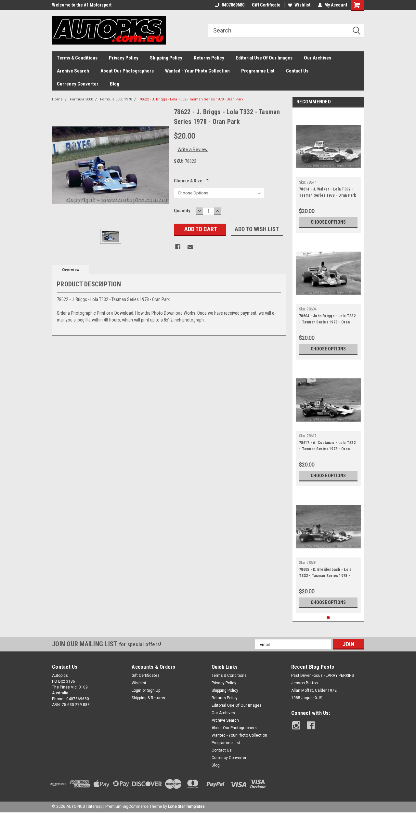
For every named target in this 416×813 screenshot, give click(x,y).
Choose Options (328, 222)
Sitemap (95, 806)
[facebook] (311, 725)
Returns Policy (209, 58)
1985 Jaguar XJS (306, 698)
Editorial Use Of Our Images (264, 58)
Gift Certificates (146, 675)
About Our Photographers (127, 71)
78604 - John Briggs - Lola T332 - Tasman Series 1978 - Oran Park (327, 320)
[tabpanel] (328, 172)
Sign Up (153, 690)
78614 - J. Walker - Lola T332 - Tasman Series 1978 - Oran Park (327, 192)
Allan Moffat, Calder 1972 (314, 690)
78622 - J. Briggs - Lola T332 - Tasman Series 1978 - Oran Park (191, 99)
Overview (70, 269)
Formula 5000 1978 (116, 99)
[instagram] (296, 725)
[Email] (190, 246)
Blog (114, 84)
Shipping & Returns (148, 698)
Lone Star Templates (186, 806)
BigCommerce (136, 806)
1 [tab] (328, 618)
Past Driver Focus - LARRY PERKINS (322, 675)
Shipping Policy (166, 58)
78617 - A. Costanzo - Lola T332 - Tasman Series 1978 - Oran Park (327, 446)
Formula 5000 (81, 99)
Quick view (328, 172)
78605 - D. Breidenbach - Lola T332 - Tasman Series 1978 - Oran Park (325, 573)
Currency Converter (77, 84)
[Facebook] (177, 246)
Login (136, 690)
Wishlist (302, 4)
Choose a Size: (191, 180)
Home (57, 99)
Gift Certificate (266, 4)
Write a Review (192, 149)
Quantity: (182, 210)
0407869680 (233, 4)
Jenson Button (304, 683)
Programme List (258, 71)
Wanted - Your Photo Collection (197, 71)
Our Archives (317, 58)
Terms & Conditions (77, 58)
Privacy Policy (123, 58)
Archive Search (73, 71)
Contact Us (297, 71)
